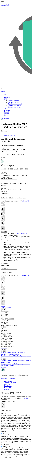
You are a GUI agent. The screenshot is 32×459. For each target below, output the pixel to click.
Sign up (3, 5)
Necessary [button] (3, 431)
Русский (3, 94)
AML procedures (22, 233)
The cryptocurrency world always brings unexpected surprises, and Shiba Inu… (15, 364)
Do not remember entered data (11, 235)
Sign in (7, 5)
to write (3, 378)
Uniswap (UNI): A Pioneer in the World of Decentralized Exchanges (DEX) (13, 353)
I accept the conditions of (14, 233)
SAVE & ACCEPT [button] (6, 457)
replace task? (25, 201)
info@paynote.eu (10, 378)
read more (25, 398)
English (3, 91)
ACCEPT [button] (4, 400)
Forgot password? (6, 307)
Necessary (6, 433)
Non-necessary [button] (5, 444)
